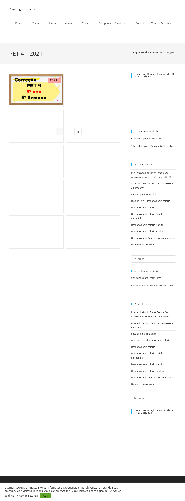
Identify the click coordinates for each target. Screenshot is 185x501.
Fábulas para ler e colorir (144, 194)
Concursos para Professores (146, 138)
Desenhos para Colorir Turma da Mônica (152, 238)
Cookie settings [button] (28, 495)
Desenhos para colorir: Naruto (147, 224)
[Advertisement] (64, 99)
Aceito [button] (45, 495)
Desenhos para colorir (143, 207)
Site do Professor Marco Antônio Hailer (152, 146)
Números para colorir (142, 244)
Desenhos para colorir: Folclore (147, 231)
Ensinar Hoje (22, 10)
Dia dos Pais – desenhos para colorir (150, 200)
